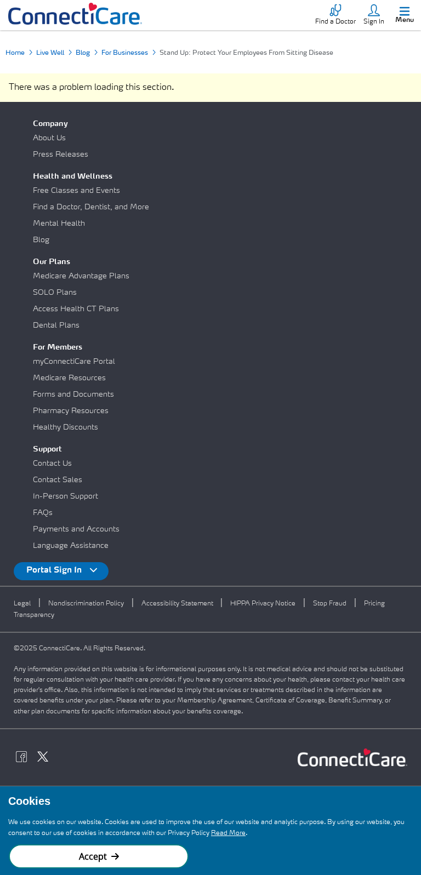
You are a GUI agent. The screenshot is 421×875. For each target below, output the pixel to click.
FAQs (43, 513)
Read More (228, 833)
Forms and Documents (73, 394)
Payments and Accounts (76, 529)
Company (50, 124)
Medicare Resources (69, 378)
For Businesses (124, 53)
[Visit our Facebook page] (24, 758)
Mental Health (59, 223)
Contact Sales (57, 480)
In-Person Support (65, 496)
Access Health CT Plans (76, 309)
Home (15, 53)
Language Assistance (71, 546)
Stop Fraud (329, 604)
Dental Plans (56, 325)
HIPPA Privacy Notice (262, 604)
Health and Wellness (72, 176)
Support (47, 449)
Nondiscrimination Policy (86, 604)
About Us (49, 138)
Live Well (50, 53)
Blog (83, 53)
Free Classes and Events (76, 191)
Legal (22, 604)
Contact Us (52, 463)
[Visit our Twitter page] (45, 758)
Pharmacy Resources (71, 411)
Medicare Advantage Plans (81, 276)
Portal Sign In (55, 571)
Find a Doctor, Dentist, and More (91, 207)
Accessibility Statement (178, 604)
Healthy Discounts (65, 427)
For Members (57, 347)
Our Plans (51, 262)
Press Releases (60, 154)
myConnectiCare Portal (74, 361)
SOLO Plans (55, 292)
